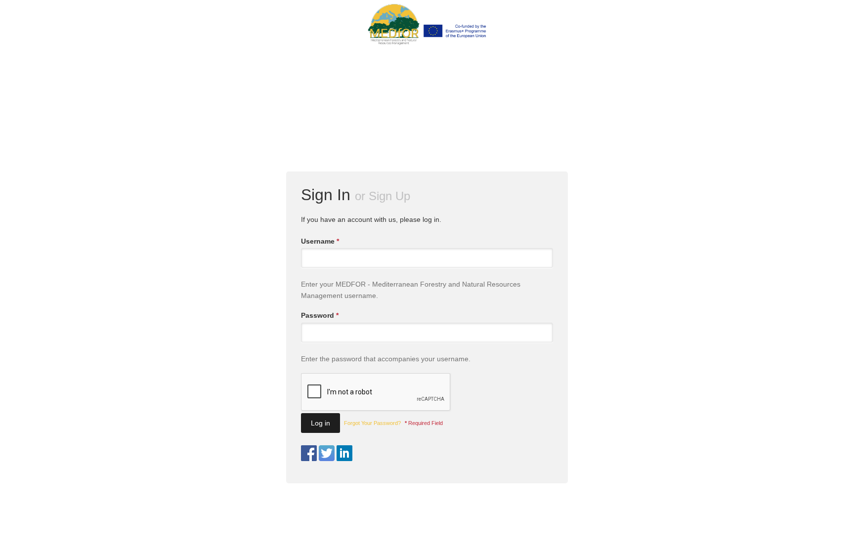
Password (320, 315)
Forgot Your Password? (372, 423)
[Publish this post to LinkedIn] (344, 453)
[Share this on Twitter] (327, 453)
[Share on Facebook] (309, 453)
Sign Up (389, 196)
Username (320, 241)
